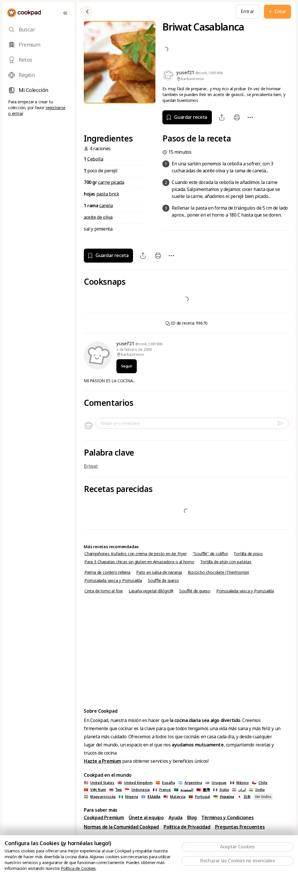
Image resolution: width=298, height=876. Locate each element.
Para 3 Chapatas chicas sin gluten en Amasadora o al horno (139, 562)
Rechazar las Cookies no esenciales (237, 860)
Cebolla (95, 159)
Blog (192, 817)
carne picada (111, 182)
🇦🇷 (190, 782)
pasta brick (107, 194)
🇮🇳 (257, 789)
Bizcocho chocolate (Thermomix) (218, 572)
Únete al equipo (146, 817)
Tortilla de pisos (248, 554)
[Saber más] (178, 11)
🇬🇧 (135, 782)
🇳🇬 (128, 796)
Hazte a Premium (102, 761)
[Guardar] (165, 11)
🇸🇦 (183, 789)
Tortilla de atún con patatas (225, 562)
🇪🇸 (165, 782)
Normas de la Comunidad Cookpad (121, 827)
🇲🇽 (239, 782)
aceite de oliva (98, 217)
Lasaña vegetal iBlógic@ (151, 591)
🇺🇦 (223, 796)
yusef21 (125, 343)
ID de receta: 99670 (188, 323)
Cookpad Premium (104, 817)
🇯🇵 (244, 796)
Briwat (91, 466)
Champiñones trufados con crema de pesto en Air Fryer (135, 554)
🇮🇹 (221, 789)
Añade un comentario (120, 423)
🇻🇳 (95, 789)
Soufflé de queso (163, 580)
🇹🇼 (203, 789)
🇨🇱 (259, 782)
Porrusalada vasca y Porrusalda (113, 580)
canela (106, 205)
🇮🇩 (137, 789)
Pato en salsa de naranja (159, 572)
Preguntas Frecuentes (240, 827)
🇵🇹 (199, 796)
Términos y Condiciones (227, 817)
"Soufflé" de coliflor (210, 554)
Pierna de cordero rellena (107, 572)
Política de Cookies (78, 868)
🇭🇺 (100, 796)
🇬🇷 (150, 796)
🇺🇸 (99, 782)
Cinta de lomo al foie (103, 591)
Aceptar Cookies (237, 846)
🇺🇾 (216, 782)
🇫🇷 (162, 789)
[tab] (38, 30)
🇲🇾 (174, 796)
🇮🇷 (239, 789)
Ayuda (175, 817)
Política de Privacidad (187, 827)
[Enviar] (282, 423)
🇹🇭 (115, 789)
